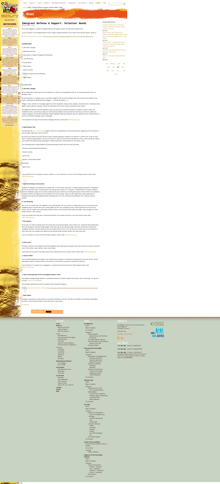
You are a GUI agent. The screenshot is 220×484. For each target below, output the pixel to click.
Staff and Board (62, 329)
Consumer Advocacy (94, 424)
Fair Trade (61, 341)
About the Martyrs (63, 331)
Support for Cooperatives (95, 412)
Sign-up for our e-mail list (65, 385)
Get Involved (82, 3)
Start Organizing (63, 379)
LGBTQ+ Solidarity (93, 452)
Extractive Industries (96, 358)
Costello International (96, 418)
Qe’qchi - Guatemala (96, 472)
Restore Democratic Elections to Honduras (98, 337)
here (52, 100)
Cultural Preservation (94, 465)
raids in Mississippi (38, 131)
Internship (61, 373)
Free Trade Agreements (96, 390)
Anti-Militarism (25, 304)
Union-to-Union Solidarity (97, 394)
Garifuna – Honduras (96, 467)
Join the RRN (61, 365)
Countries (46, 2)
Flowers (92, 431)
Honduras (61, 355)
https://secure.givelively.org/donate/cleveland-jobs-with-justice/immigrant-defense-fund (69, 36)
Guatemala (61, 353)
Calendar (91, 3)
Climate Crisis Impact (96, 371)
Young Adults (72, 3)
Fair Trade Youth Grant (64, 369)
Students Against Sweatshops (99, 395)
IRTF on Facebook (118, 338)
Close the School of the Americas (98, 341)
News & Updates (91, 328)
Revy (91, 420)
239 (108, 70)
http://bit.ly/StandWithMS (35, 280)
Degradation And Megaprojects (97, 356)
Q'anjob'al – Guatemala (96, 470)
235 (109, 67)
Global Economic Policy (95, 388)
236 (114, 67)
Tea (90, 435)
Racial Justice (92, 474)
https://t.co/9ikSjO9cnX (134, 345)
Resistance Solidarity (94, 364)
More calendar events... (9, 125)
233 (119, 63)
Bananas (92, 429)
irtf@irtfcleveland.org (74, 119)
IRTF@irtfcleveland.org (5, 15)
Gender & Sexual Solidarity (66, 343)
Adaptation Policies (95, 373)
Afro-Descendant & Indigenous (67, 345)
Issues (39, 2)
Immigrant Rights (93, 345)
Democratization (93, 334)
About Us (32, 3)
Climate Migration (95, 375)
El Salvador (61, 351)
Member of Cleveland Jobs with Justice (157, 334)
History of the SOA (95, 343)
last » (116, 74)
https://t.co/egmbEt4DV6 (134, 349)
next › (124, 70)
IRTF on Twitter (122, 338)
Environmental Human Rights (67, 337)
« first (106, 63)
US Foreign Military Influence (96, 339)
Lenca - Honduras (95, 468)
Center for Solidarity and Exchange (96, 415)
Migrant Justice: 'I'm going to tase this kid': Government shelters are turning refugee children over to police (114, 44)
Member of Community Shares (157, 323)
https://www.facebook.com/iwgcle (33, 36)
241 (118, 70)
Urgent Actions (62, 383)
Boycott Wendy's (95, 399)
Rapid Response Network (58, 3)
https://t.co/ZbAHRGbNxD (125, 357)
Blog (104, 3)
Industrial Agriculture (96, 360)
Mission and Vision (63, 327)
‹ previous (112, 63)
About (87, 325)
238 (123, 67)
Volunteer (61, 377)
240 (113, 70)
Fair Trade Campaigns (96, 433)
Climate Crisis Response (95, 369)
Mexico (60, 356)
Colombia (61, 349)
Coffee (91, 425)
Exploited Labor (62, 339)
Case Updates (62, 363)
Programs (88, 332)
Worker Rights (92, 392)
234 (124, 63)
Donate (98, 3)
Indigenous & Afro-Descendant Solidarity (93, 456)
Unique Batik (93, 422)
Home (25, 3)
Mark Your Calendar (9, 25)
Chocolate (92, 427)
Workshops (61, 371)
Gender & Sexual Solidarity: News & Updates (96, 445)
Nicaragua (61, 358)
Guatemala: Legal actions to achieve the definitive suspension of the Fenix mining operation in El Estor (114, 26)
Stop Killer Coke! (95, 397)
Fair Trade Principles (94, 437)
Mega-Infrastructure (95, 362)
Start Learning (62, 381)
